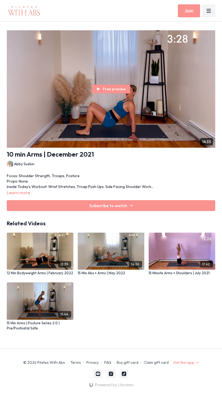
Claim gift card (156, 362)
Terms (75, 362)
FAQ (107, 362)
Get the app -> (186, 362)
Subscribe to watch (108, 205)
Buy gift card (127, 362)
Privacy (92, 362)
